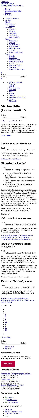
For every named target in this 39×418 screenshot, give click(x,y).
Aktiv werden (13, 46)
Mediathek (12, 67)
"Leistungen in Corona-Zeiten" (11, 159)
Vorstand (12, 50)
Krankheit (8, 28)
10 (6, 322)
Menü (3, 2)
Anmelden (8, 364)
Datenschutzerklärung (12, 413)
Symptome (12, 33)
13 (6, 328)
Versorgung (13, 35)
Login (7, 415)
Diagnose (12, 31)
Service (7, 54)
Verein (7, 39)
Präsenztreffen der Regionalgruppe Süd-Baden (16, 374)
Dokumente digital (15, 65)
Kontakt (11, 56)
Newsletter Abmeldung (16, 69)
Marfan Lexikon (14, 60)
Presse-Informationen (16, 61)
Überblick (12, 29)
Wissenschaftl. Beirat (16, 52)
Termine (12, 26)
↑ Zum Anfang (6, 337)
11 (6, 324)
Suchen (3, 74)
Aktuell (7, 22)
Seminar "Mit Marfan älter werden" (12, 385)
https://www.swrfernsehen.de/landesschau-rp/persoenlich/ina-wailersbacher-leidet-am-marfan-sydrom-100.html (17, 300)
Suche (7, 2)
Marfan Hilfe (13, 41)
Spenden (12, 43)
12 (6, 326)
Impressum (8, 410)
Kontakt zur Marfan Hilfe (13, 411)
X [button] (1, 79)
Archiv (11, 63)
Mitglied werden (14, 45)
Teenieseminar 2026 (7, 379)
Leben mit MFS (14, 37)
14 (6, 330)
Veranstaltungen (10, 24)
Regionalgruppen (14, 48)
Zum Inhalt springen (7, 3)
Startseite (8, 20)
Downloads (13, 58)
